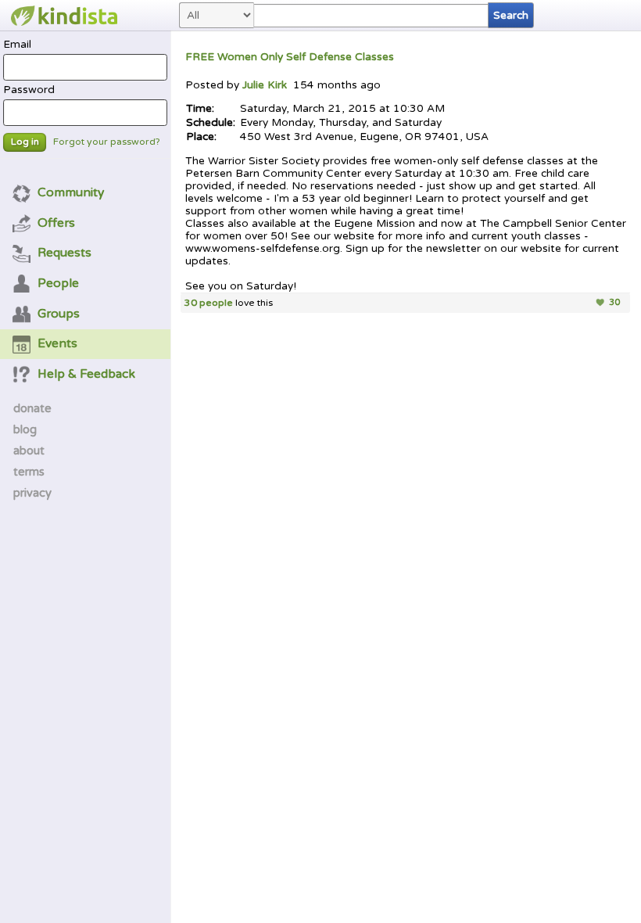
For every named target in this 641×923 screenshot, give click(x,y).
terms (29, 472)
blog (25, 429)
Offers (56, 223)
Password (29, 90)
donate (32, 408)
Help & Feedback (86, 374)
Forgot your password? (106, 142)
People (58, 283)
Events (57, 343)
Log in (25, 142)
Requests (64, 253)
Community (71, 192)
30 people (208, 303)
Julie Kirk (266, 85)
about (29, 451)
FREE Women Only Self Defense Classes (289, 57)
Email (17, 44)
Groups (59, 314)
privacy (32, 493)
